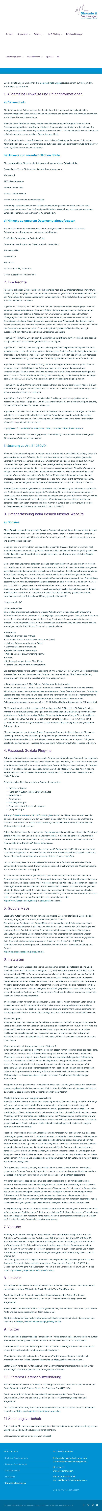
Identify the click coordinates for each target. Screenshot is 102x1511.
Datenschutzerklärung (15, 1483)
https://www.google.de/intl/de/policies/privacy (31, 1270)
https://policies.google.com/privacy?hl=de (24, 951)
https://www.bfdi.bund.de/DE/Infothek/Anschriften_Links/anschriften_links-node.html (43, 428)
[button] (58, 56)
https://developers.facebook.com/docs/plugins (30, 815)
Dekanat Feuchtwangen (16, 1464)
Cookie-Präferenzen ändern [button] (66, 1490)
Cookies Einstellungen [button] (50, 83)
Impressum (10, 1476)
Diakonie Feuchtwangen (16, 1458)
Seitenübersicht (12, 1470)
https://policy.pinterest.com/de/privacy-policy (38, 1411)
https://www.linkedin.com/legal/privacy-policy (39, 1321)
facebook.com (51, 832)
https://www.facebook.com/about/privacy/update (27, 900)
